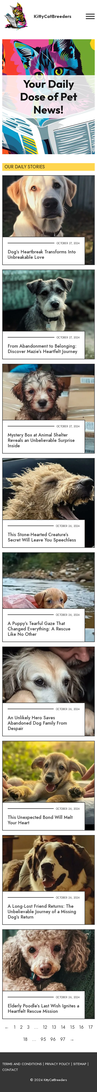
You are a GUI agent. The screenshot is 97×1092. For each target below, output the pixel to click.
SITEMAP (79, 1063)
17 (90, 1027)
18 (25, 1039)
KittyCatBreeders (52, 16)
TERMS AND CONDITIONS (22, 1063)
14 (63, 1027)
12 (45, 1027)
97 (62, 1039)
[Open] (90, 16)
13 (54, 1027)
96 (53, 1039)
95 (43, 1039)
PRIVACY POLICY (57, 1063)
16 (81, 1027)
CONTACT (10, 1069)
